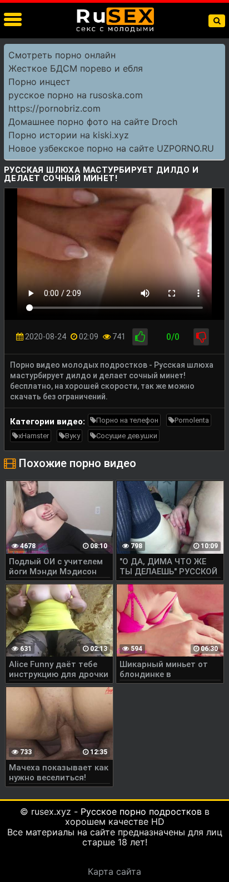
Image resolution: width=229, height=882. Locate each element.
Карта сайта (114, 871)
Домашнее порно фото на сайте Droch (92, 121)
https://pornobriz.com (54, 108)
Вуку (72, 436)
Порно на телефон (127, 420)
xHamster (33, 436)
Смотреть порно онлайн (62, 55)
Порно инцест (39, 81)
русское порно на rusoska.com (75, 95)
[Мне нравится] (140, 336)
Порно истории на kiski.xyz (68, 135)
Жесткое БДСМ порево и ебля (75, 68)
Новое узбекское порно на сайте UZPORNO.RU (111, 148)
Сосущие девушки (126, 436)
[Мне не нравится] (201, 336)
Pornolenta (192, 420)
